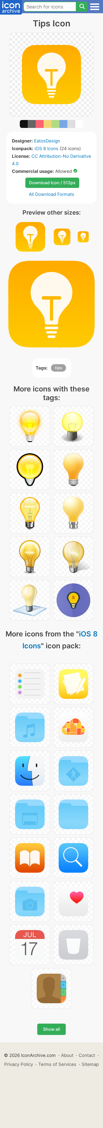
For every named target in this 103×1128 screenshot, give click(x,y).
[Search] (82, 7)
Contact (87, 1055)
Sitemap (90, 1064)
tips (58, 367)
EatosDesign (47, 141)
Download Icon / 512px (52, 182)
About (67, 1055)
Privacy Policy (18, 1064)
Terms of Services (57, 1064)
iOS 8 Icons (46, 148)
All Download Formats (51, 194)
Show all (51, 1029)
